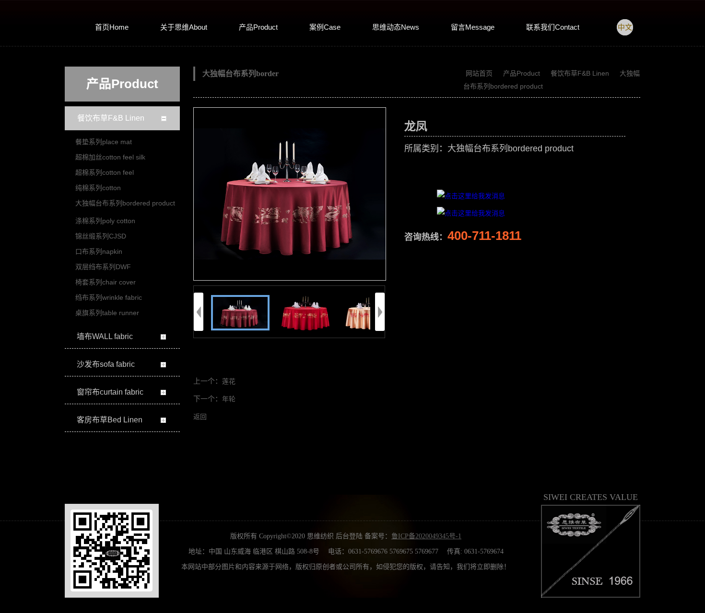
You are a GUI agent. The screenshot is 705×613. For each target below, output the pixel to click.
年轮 (228, 399)
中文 (625, 27)
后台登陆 (349, 536)
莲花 (228, 381)
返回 (200, 416)
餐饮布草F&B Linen (580, 73)
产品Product (521, 73)
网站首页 (479, 73)
